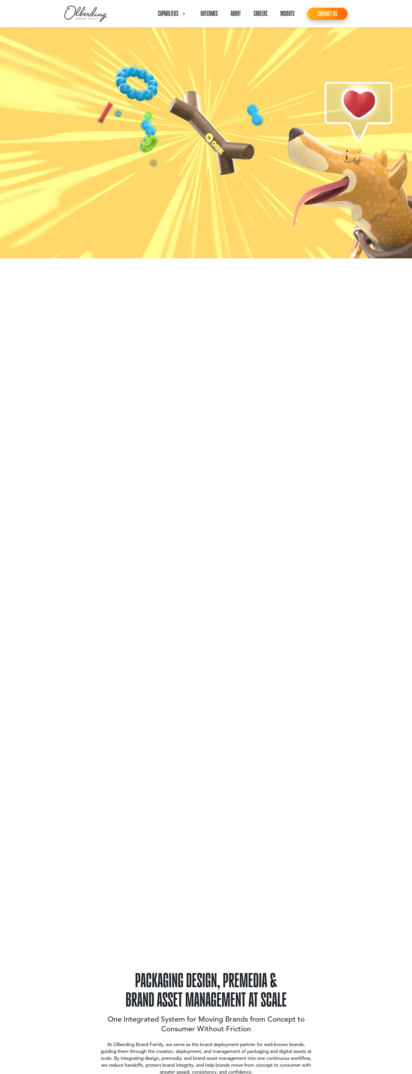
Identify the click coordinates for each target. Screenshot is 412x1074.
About (236, 13)
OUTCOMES (209, 13)
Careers (260, 13)
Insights (287, 13)
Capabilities (168, 13)
